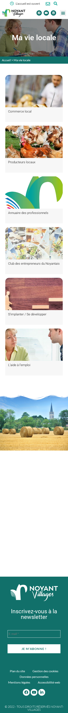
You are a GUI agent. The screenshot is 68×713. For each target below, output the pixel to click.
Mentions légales (19, 682)
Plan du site (17, 671)
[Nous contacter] (48, 4)
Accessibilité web (49, 682)
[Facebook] (39, 13)
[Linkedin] (53, 13)
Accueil (6, 60)
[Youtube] (46, 13)
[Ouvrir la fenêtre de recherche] (55, 3)
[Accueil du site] (34, 592)
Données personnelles (34, 676)
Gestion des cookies (45, 671)
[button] (63, 13)
